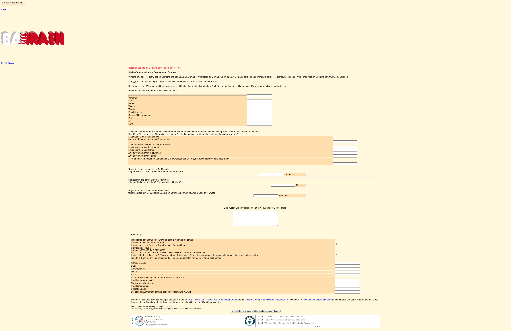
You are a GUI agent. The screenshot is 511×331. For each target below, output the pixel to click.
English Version (7, 63)
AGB (190, 300)
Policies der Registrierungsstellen (316, 300)
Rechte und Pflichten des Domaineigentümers (215, 300)
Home (3, 9)
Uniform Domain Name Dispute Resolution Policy (268, 300)
